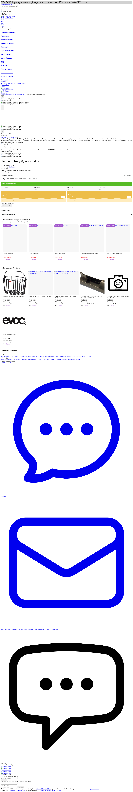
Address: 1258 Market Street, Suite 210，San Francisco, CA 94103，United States (34, 629)
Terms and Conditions (49, 359)
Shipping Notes (5, 210)
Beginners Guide (29, 359)
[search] (1, 10)
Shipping (47, 356)
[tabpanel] (66, 155)
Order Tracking (60, 356)
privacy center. (94, 789)
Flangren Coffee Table (8, 253)
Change (129, 175)
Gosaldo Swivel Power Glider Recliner (89, 253)
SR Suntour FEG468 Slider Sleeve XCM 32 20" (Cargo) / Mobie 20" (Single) (91, 297)
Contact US (4, 362)
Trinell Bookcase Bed (34, 253)
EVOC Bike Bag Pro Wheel (9, 334)
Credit (37, 356)
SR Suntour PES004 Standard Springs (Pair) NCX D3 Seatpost (66, 297)
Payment (42, 356)
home (2, 94)
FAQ (9, 362)
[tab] (66, 153)
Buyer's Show (20, 359)
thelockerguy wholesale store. (17, 790)
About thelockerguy (6, 359)
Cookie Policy (60, 359)
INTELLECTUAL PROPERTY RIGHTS (50, 790)
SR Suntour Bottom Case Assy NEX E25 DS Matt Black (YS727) (118, 297)
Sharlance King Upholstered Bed (14, 94)
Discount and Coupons (28, 356)
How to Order (14, 356)
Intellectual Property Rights (83, 356)
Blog (13, 359)
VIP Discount (68, 359)
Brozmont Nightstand (60, 253)
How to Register (5, 356)
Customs (52, 356)
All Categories (76, 359)
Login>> (8, 259)
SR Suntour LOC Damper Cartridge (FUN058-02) (40, 296)
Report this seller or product (9, 137)
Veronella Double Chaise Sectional (114, 253)
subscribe (4, 780)
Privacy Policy (38, 359)
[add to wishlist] (1, 206)
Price (20, 356)
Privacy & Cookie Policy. (43, 789)
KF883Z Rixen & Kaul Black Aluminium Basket (13, 296)
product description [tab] (6, 151)
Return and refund (70, 356)
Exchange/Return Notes (8, 214)
